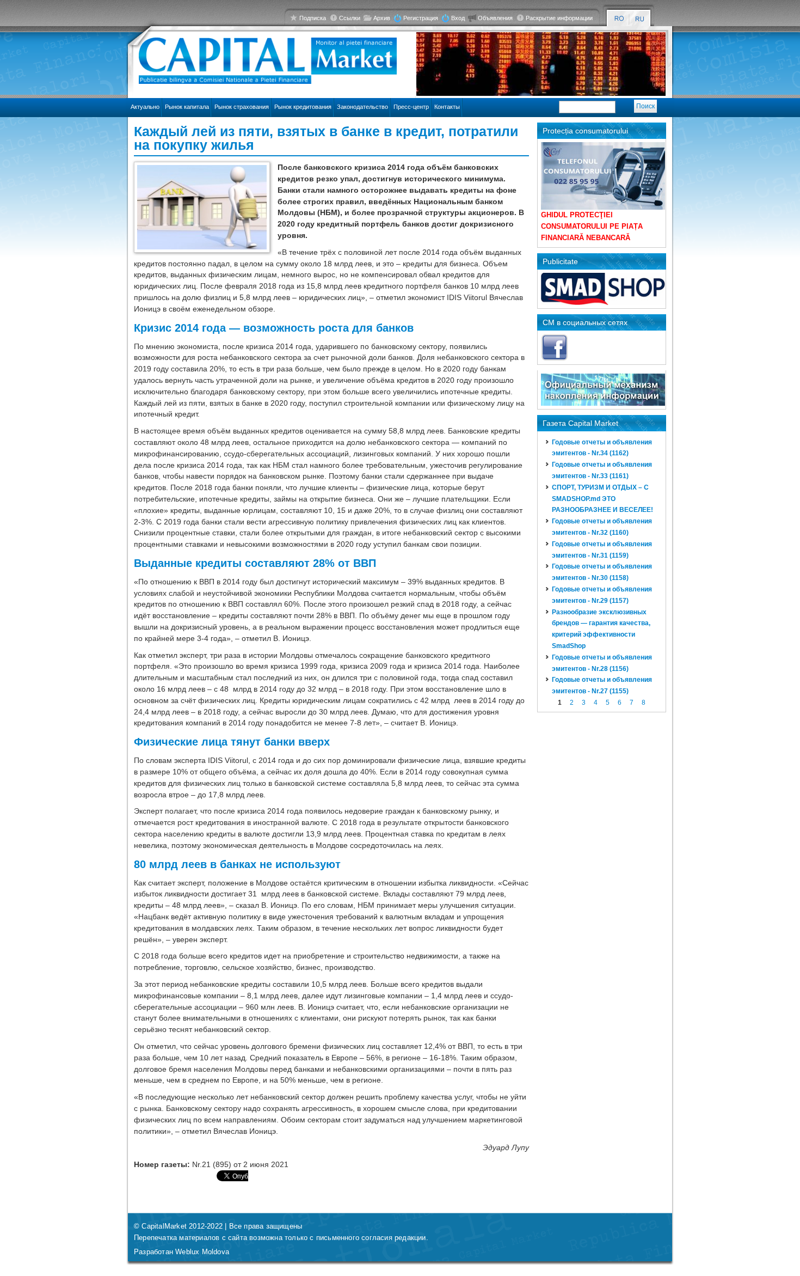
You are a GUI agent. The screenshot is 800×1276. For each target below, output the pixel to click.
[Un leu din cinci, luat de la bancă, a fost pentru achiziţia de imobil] (619, 19)
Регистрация (420, 18)
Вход (458, 18)
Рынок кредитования (302, 106)
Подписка (312, 18)
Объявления (495, 18)
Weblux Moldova (202, 1252)
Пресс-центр (411, 106)
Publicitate (560, 261)
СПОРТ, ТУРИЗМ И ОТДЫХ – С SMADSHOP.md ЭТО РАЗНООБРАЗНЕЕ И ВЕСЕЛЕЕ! (602, 499)
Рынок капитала (187, 106)
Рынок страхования (241, 106)
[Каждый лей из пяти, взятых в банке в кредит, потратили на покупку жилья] (640, 19)
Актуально (145, 106)
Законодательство (362, 106)
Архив (381, 18)
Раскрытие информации (559, 18)
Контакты (447, 106)
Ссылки (349, 18)
